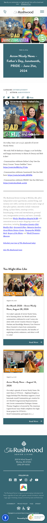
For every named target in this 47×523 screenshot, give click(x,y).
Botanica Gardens (34, 227)
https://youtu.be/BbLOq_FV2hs (15, 167)
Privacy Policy (22, 504)
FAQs (31, 504)
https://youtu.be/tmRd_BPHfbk (20, 175)
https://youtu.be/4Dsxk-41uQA (15, 183)
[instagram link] (26, 480)
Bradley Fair (8, 227)
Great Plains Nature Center (13, 230)
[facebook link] (10, 480)
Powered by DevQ (23, 518)
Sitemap (37, 504)
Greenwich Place (20, 227)
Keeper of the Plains (15, 233)
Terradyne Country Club (29, 224)
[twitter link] (20, 480)
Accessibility (11, 504)
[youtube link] (36, 480)
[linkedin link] (15, 480)
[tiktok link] (31, 480)
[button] (5, 517)
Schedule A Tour (26, 4)
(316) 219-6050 (23, 464)
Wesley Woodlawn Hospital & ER (25, 218)
